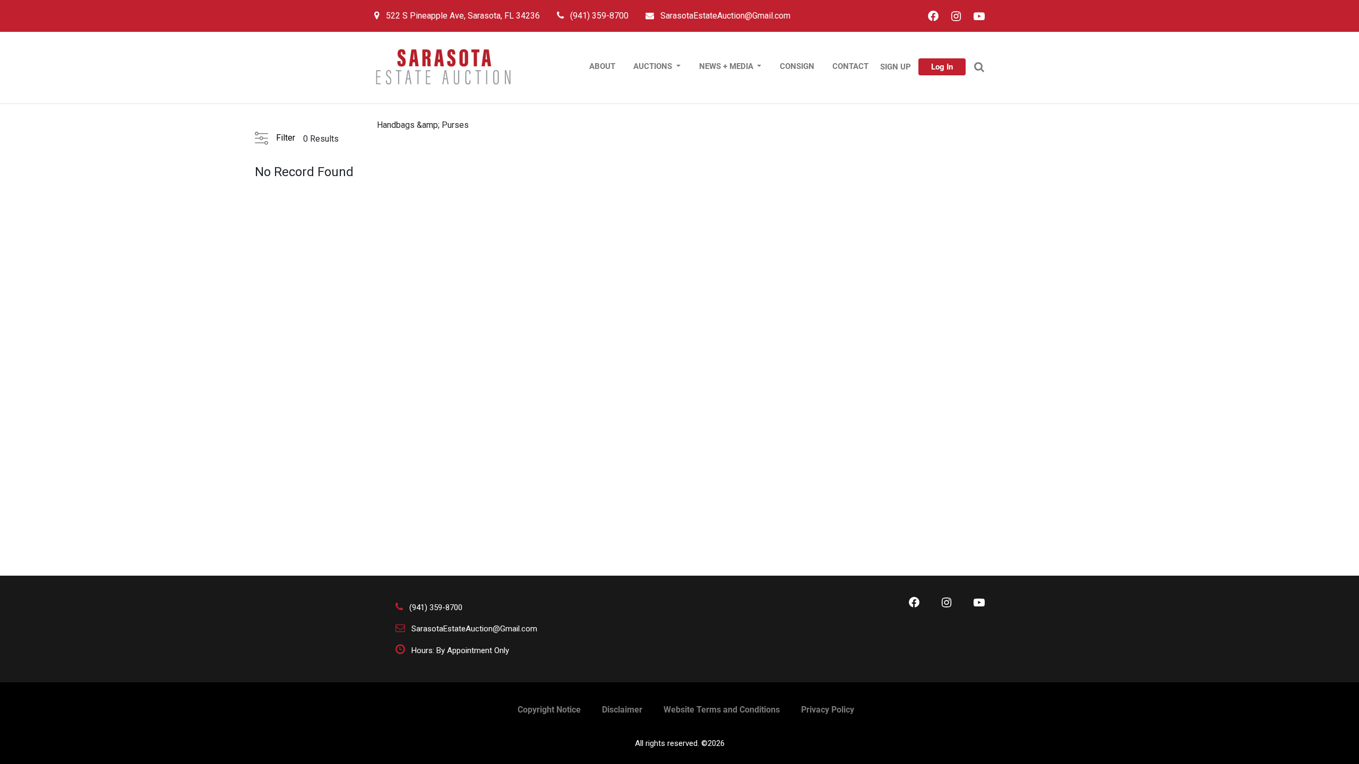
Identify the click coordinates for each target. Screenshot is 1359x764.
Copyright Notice (549, 710)
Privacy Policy (827, 710)
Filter (285, 138)
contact (850, 66)
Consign (797, 66)
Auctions (653, 66)
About (602, 66)
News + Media (727, 66)
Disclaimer (622, 710)
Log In (942, 67)
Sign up (895, 67)
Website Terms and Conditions (722, 710)
